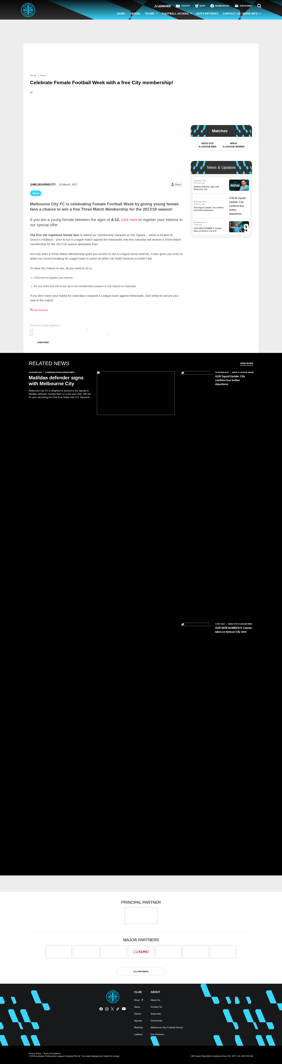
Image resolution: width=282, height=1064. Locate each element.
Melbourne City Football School (167, 1027)
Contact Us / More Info (240, 13)
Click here (40, 277)
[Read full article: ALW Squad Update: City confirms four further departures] (239, 206)
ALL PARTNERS (141, 971)
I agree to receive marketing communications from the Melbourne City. (71, 334)
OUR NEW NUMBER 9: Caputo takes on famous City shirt (233, 630)
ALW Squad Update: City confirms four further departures (230, 380)
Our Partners (207, 13)
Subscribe (43, 342)
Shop (137, 1000)
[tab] (207, 145)
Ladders (138, 1034)
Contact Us (156, 1007)
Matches (138, 1027)
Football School (175, 13)
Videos (135, 13)
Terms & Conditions (52, 1053)
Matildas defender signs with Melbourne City (56, 380)
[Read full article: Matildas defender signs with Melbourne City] (239, 185)
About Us (155, 1000)
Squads (138, 1020)
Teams (149, 13)
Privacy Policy (55, 330)
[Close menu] (272, 1054)
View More (246, 363)
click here (129, 219)
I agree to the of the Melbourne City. (60, 330)
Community (156, 1020)
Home (33, 75)
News (121, 13)
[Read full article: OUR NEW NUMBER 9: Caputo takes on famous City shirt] (239, 226)
